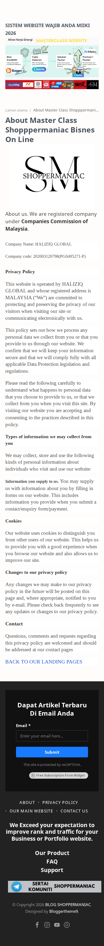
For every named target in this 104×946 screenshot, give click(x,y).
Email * (23, 725)
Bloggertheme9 (63, 911)
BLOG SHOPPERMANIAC (68, 904)
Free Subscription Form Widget (60, 775)
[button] (37, 926)
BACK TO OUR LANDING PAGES (43, 662)
